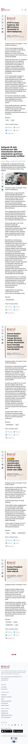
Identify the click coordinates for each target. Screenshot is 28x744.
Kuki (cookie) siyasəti (5, 717)
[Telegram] (15, 725)
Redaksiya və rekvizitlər (6, 696)
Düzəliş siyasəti (4, 703)
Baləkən (13, 533)
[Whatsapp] (2, 725)
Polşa (12, 120)
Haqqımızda (4, 694)
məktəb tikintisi (21, 533)
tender (7, 533)
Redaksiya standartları (6, 701)
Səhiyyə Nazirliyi (10, 299)
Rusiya (15, 622)
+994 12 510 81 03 (5, 678)
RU (16, 741)
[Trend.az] (5, 9)
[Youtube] (12, 725)
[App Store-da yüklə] (6, 731)
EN (11, 741)
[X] (8, 725)
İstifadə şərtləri (4, 711)
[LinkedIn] (18, 725)
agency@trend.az (4, 680)
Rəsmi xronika (4, 689)
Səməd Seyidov (9, 424)
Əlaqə (2, 699)
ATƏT (7, 120)
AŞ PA (17, 424)
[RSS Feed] (21, 725)
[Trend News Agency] (5, 667)
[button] (2, 16)
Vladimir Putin (9, 624)
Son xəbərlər (4, 687)
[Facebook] (5, 725)
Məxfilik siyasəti (4, 713)
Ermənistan (8, 622)
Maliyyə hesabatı (5, 705)
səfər (16, 624)
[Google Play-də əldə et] (18, 731)
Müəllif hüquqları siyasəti (6, 715)
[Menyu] (25, 9)
